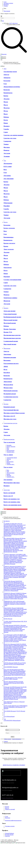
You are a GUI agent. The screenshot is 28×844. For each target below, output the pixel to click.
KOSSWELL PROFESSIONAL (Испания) (14, 629)
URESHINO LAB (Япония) (16, 707)
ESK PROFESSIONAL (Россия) (16, 586)
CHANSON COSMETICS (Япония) (13, 559)
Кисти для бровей (9, 493)
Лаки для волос (9, 249)
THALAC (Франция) (19, 701)
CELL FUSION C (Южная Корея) (17, 558)
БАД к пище (8, 166)
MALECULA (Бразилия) (10, 644)
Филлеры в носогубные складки (14, 413)
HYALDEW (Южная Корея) (19, 613)
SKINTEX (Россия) (18, 693)
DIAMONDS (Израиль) (9, 573)
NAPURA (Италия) (8, 663)
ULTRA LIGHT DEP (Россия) (11, 705)
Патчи (6, 120)
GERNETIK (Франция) (9, 602)
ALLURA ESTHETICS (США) (16, 529)
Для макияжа (8, 479)
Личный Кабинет (9, 833)
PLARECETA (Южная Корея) (15, 673)
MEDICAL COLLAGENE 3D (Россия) (13, 649)
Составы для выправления (12, 279)
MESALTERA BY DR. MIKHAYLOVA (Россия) (15, 653)
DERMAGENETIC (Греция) (11, 570)
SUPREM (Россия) (13, 699)
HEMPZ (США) (12, 610)
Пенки (6, 123)
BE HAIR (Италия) (17, 539)
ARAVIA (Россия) (16, 533)
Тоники (6, 144)
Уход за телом (8, 467)
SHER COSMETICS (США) (16, 691)
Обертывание (8, 203)
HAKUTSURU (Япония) (10, 608)
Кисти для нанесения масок (12, 505)
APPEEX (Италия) (15, 531)
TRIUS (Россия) (8, 703)
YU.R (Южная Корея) (9, 716)
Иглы (5, 369)
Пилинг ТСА (8, 332)
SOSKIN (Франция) (9, 695)
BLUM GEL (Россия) (9, 549)
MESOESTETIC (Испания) (10, 656)
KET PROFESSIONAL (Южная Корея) (13, 626)
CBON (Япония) (13, 555)
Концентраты (8, 93)
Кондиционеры (8, 237)
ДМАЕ (6, 366)
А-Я (5, 719)
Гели (5, 83)
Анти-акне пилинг (10, 311)
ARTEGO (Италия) (13, 534)
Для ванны (7, 175)
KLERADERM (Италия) (15, 628)
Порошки (7, 276)
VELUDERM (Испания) (10, 711)
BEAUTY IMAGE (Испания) (11, 541)
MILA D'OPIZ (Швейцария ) (14, 659)
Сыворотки (7, 141)
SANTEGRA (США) (14, 689)
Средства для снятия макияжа (13, 135)
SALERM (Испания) (15, 687)
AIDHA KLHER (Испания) (16, 526)
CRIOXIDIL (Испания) (9, 563)
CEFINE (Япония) (13, 557)
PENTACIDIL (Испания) (10, 672)
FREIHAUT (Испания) (14, 597)
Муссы (6, 111)
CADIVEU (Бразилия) (9, 554)
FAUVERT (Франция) (12, 594)
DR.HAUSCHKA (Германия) (11, 577)
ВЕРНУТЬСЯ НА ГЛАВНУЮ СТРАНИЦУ (14, 765)
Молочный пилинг (10, 323)
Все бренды (7, 521)
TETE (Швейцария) (9, 701)
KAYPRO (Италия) (8, 625)
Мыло (6, 114)
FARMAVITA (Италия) (9, 593)
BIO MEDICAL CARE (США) (16, 546)
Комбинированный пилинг (12, 317)
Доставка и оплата (9, 826)
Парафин (7, 206)
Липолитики (8, 381)
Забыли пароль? (7, 739)
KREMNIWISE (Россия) (10, 630)
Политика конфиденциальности (13, 820)
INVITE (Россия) (8, 618)
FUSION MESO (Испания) (16, 598)
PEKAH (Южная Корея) (19, 671)
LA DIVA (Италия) (13, 636)
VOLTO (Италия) (20, 711)
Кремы (6, 96)
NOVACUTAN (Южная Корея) (16, 664)
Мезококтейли (8, 384)
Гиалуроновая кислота (11, 363)
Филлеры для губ (9, 416)
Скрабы (6, 129)
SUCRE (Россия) (16, 697)
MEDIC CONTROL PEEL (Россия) (17, 648)
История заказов (9, 834)
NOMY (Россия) (18, 663)
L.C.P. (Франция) (8, 634)
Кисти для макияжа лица (12, 502)
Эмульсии (7, 153)
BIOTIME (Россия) (20, 547)
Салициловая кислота (11, 397)
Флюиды (6, 150)
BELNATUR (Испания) (18, 542)
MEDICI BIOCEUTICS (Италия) (12, 651)
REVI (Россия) (13, 683)
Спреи (6, 132)
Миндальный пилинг (11, 320)
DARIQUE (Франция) (9, 566)
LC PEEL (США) (13, 638)
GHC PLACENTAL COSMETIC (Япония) (15, 603)
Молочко (7, 108)
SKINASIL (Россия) (13, 692)
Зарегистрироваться (16, 739)
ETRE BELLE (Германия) (10, 588)
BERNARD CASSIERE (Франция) (12, 543)
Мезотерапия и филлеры (12, 482)
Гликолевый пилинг (10, 314)
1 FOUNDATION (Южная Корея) (12, 720)
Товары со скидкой (10, 809)
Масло (6, 105)
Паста (5, 270)
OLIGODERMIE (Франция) (11, 667)
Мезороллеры (8, 387)
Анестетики (7, 354)
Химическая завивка (10, 298)
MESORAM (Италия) (13, 657)
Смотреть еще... (11, 452)
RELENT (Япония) (8, 681)
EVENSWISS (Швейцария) (16, 589)
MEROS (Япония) (13, 652)
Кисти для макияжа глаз (12, 499)
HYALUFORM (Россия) (15, 616)
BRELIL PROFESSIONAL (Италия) (11, 549)
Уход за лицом (8, 455)
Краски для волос (9, 243)
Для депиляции (9, 178)
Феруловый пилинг (10, 344)
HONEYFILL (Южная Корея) (16, 612)
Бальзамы (7, 80)
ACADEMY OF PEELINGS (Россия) (13, 523)
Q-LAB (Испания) (8, 677)
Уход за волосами (9, 442)
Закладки (7, 836)
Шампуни (7, 301)
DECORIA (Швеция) (12, 569)
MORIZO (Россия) (19, 660)
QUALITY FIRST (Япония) (11, 679)
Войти (12, 736)
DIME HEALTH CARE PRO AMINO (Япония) (14, 574)
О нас (6, 816)
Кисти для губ (8, 496)
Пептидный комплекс (11, 390)
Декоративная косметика (12, 86)
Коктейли (7, 372)
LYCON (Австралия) (13, 641)
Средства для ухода (10, 138)
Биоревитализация (10, 357)
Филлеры (7, 147)
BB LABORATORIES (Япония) (12, 538)
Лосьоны (6, 99)
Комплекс (7, 90)
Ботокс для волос (9, 228)
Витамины (7, 360)
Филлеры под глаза (10, 419)
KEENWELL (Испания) (20, 625)
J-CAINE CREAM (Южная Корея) (12, 621)
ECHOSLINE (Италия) (9, 581)
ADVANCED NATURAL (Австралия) (13, 525)
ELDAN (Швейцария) (14, 582)
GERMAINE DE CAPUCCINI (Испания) (14, 601)
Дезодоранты (8, 163)
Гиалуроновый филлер (11, 410)
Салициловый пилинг (11, 341)
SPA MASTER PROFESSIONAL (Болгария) (12, 695)
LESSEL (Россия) (13, 640)
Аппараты (7, 77)
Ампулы (6, 74)
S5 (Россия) (6, 687)
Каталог (7, 806)
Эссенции (7, 156)
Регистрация (7, 11)
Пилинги (6, 126)
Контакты (7, 817)
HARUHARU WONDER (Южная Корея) (14, 608)
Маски (6, 102)
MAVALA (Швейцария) (15, 645)
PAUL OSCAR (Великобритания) (12, 669)
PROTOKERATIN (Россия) (18, 675)
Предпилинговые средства (12, 338)
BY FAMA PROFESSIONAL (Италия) (13, 551)
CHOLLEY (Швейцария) (10, 561)
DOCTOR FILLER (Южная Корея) (17, 576)
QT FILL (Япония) (18, 677)
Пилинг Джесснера (10, 329)
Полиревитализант (10, 394)
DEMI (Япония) (22, 569)
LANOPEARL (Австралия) (14, 637)
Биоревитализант (9, 407)
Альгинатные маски (10, 71)
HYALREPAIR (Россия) (10, 614)
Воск (5, 169)
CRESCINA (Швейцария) (15, 562)
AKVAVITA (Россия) (9, 527)
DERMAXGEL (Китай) (15, 572)
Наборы (6, 117)
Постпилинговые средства (12, 335)
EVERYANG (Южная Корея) (11, 590)
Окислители (7, 267)
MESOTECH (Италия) (14, 659)
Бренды (7, 808)
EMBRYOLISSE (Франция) (14, 585)
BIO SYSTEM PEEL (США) (15, 547)
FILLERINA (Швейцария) (14, 596)
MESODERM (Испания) (14, 655)
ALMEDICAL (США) (9, 530)
